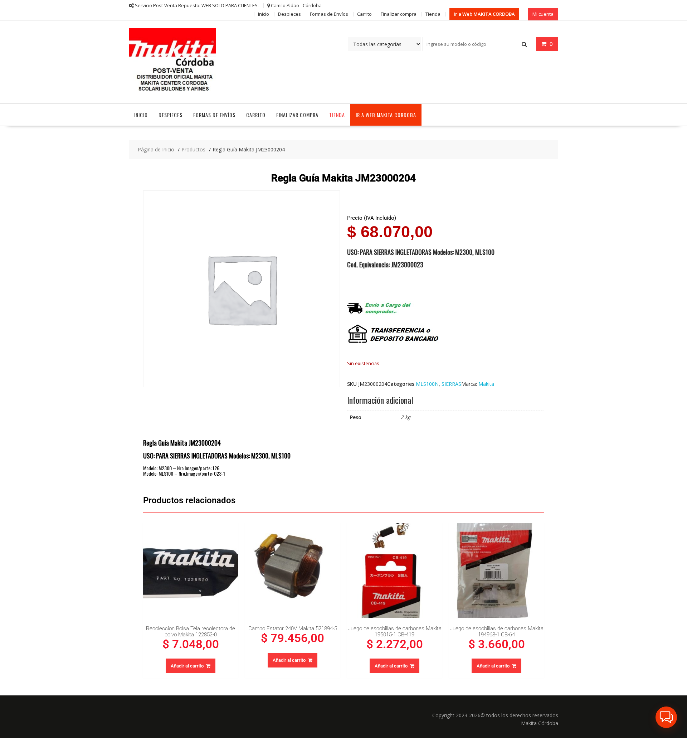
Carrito (364, 14)
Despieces (289, 14)
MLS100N (427, 383)
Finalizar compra (398, 14)
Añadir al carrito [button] (187, 666)
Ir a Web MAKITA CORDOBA (484, 14)
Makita (486, 383)
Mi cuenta (543, 14)
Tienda (432, 14)
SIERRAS (451, 383)
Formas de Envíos (329, 14)
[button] (666, 717)
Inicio (263, 14)
